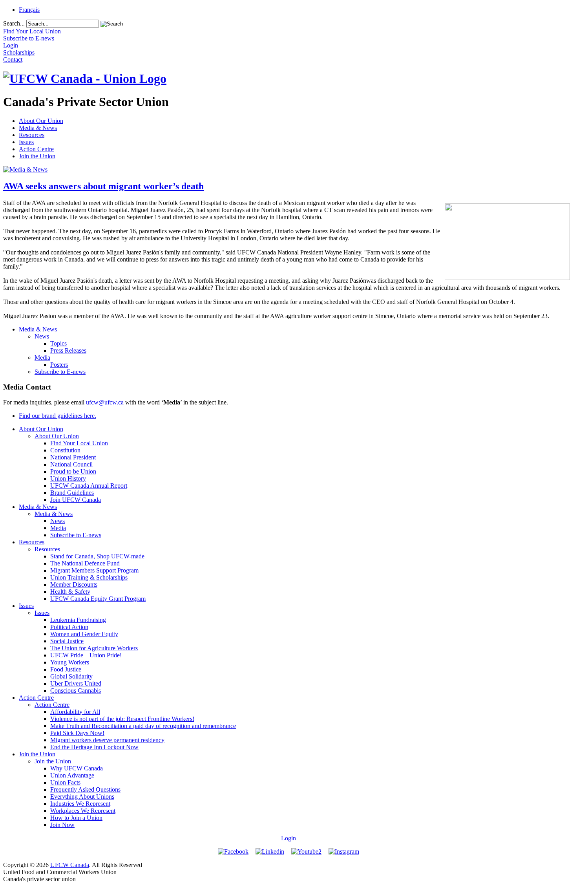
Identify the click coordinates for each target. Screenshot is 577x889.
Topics (58, 343)
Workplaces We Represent (82, 810)
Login (288, 838)
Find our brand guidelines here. (57, 415)
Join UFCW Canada (75, 499)
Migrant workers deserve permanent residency (107, 740)
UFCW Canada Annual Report (88, 485)
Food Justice (65, 669)
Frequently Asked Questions (85, 789)
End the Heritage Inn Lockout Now (94, 747)
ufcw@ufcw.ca (105, 402)
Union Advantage (72, 775)
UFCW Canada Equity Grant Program (98, 598)
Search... (14, 23)
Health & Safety (70, 591)
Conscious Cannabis (75, 690)
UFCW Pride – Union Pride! (86, 655)
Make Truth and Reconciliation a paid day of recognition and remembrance (143, 726)
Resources (31, 135)
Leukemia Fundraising (78, 619)
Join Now (62, 824)
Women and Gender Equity (84, 634)
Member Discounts (73, 584)
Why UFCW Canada (76, 768)
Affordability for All (75, 711)
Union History (68, 478)
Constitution (65, 450)
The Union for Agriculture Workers (94, 648)
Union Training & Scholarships (89, 577)
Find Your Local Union (79, 443)
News (42, 336)
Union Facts (65, 782)
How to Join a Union (76, 817)
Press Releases (68, 350)
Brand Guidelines (72, 492)
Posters (59, 364)
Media (42, 357)
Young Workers (69, 662)
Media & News (38, 127)
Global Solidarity (71, 676)
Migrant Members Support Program (94, 570)
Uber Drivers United (75, 683)
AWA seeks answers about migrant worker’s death (103, 186)
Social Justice (67, 641)
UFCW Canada (69, 865)
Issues (26, 142)
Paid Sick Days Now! (77, 733)
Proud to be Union (73, 471)
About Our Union (41, 120)
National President (73, 457)
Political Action (69, 627)
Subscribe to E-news (60, 371)
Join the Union (37, 156)
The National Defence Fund (85, 563)
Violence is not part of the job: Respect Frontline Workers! (122, 718)
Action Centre (36, 149)
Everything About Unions (82, 796)
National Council (71, 464)
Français (29, 9)
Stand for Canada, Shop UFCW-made (97, 556)
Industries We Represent (80, 803)
